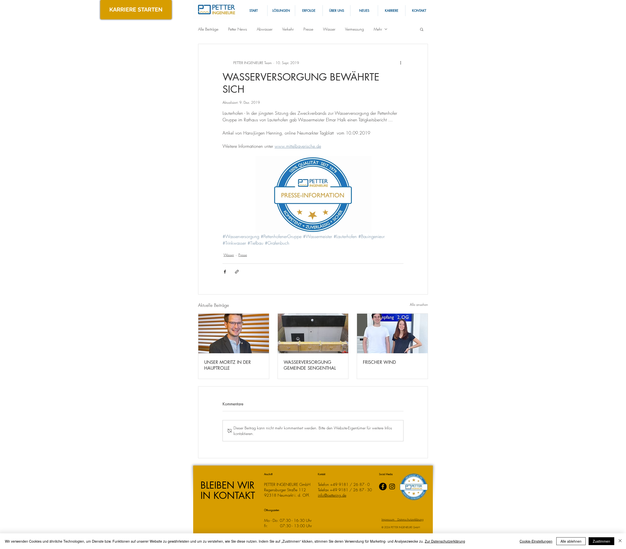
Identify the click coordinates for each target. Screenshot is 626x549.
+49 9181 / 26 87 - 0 (350, 484)
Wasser (329, 29)
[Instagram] (392, 486)
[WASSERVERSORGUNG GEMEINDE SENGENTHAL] (313, 333)
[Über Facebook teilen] (225, 271)
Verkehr (288, 29)
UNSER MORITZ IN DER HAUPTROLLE (227, 365)
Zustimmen (601, 541)
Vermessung (354, 29)
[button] (419, 10)
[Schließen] (620, 541)
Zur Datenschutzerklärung (445, 541)
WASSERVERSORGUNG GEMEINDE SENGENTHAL (310, 365)
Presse (308, 29)
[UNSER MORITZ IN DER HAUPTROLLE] (233, 333)
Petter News (237, 29)
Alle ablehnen (570, 541)
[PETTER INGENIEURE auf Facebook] (383, 486)
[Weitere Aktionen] (400, 63)
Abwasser (264, 29)
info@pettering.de (332, 495)
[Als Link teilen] (237, 271)
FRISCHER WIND (379, 362)
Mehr (378, 29)
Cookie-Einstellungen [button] (536, 541)
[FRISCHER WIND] (392, 333)
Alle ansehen (419, 304)
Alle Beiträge (208, 29)
